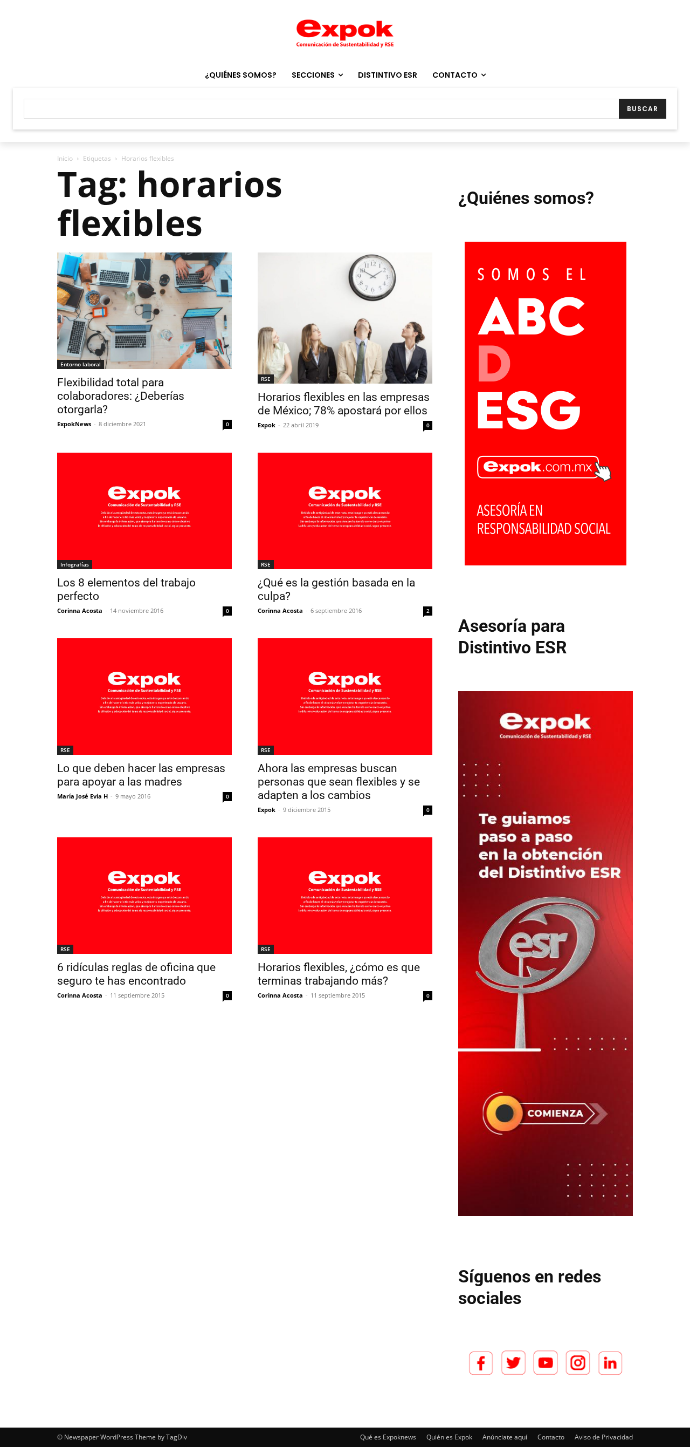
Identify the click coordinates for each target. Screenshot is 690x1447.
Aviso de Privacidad (604, 1437)
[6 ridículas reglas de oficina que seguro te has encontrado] (144, 895)
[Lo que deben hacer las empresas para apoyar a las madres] (144, 696)
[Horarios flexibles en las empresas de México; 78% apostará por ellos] (345, 318)
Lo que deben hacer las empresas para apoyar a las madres (141, 775)
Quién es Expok (449, 1437)
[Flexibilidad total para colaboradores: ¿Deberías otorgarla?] (144, 310)
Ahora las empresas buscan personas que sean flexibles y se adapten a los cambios (339, 782)
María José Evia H (82, 796)
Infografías (74, 564)
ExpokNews (74, 424)
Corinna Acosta (79, 610)
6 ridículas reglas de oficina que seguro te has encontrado (136, 974)
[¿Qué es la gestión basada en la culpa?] (345, 511)
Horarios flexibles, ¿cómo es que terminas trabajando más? (339, 974)
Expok (266, 425)
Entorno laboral (80, 364)
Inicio (65, 158)
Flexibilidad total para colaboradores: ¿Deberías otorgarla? (120, 396)
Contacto (550, 1437)
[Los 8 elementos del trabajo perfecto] (144, 511)
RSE (266, 379)
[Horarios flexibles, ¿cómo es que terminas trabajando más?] (345, 895)
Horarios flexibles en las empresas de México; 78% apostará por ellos (344, 404)
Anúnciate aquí (504, 1437)
